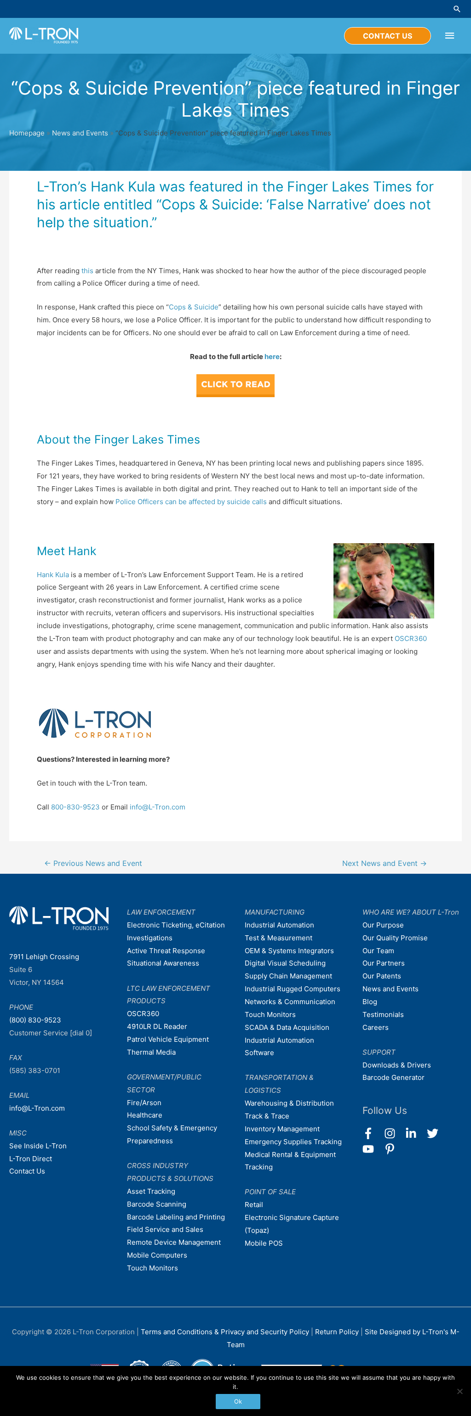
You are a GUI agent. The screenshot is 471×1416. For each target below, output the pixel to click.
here (272, 356)
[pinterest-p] (391, 1149)
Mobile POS (264, 1243)
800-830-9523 (75, 807)
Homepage (27, 133)
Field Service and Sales (165, 1229)
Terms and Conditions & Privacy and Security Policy (225, 1331)
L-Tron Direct (30, 1158)
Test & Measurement (278, 937)
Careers (375, 1027)
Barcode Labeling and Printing (176, 1217)
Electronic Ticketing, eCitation (176, 925)
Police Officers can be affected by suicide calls (191, 501)
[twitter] (437, 1133)
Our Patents (381, 976)
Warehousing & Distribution (289, 1103)
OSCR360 (411, 638)
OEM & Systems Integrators (289, 950)
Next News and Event (384, 863)
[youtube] (372, 1149)
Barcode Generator (393, 1077)
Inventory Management (282, 1128)
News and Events (80, 133)
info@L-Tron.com (157, 807)
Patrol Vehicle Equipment (168, 1039)
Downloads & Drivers (396, 1065)
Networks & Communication (290, 1001)
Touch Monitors (152, 1268)
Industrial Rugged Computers (292, 988)
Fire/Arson (144, 1102)
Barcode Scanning (156, 1204)
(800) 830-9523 (35, 1020)
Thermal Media (151, 1052)
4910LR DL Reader (157, 1026)
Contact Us (27, 1171)
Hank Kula (53, 574)
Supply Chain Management (288, 976)
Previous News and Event (93, 863)
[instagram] (394, 1133)
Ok (238, 1401)
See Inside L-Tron (38, 1145)
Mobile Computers (157, 1255)
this (87, 270)
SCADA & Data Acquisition (287, 1027)
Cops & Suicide (193, 307)
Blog (369, 1001)
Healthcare (144, 1115)
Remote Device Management (174, 1242)
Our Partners (383, 963)
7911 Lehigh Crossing (44, 956)
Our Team (378, 950)
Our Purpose (383, 925)
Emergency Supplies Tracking (293, 1141)
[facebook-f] (372, 1133)
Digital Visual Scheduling (285, 963)
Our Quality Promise (395, 937)
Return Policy (338, 1331)
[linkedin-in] (415, 1133)
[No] (459, 1391)
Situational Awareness (163, 963)
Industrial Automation (279, 925)
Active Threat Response (166, 950)
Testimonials (383, 1014)
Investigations (149, 937)
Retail (254, 1204)
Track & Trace (267, 1116)
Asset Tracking (151, 1191)
